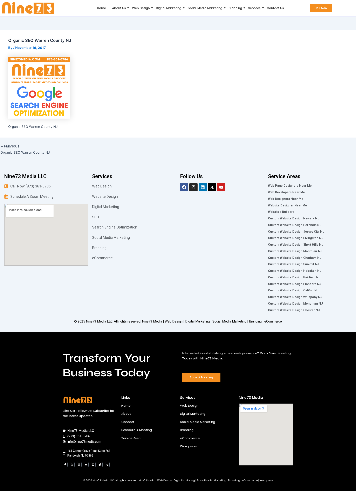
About (126, 413)
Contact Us (275, 8)
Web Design (141, 8)
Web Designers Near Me (285, 199)
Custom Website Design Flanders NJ (294, 284)
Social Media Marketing (204, 8)
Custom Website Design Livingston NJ (295, 238)
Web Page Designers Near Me (290, 185)
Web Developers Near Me (286, 192)
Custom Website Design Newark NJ (293, 218)
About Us (119, 8)
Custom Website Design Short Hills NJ (295, 244)
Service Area (131, 438)
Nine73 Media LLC (99, 321)
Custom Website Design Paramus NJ (294, 225)
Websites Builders (281, 212)
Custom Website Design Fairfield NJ (294, 277)
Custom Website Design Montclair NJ (295, 251)
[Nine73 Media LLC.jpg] (28, 8)
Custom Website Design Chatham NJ (294, 258)
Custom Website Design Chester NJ (294, 310)
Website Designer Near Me (287, 205)
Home (101, 8)
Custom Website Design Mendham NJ (295, 303)
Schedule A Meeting (136, 430)
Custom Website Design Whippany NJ (295, 297)
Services (254, 8)
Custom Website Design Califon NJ (293, 290)
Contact (128, 422)
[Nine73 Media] (78, 400)
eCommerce (190, 438)
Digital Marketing (168, 8)
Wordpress (188, 446)
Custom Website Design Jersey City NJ (296, 231)
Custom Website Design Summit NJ (293, 264)
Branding (235, 8)
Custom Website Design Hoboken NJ (294, 271)
